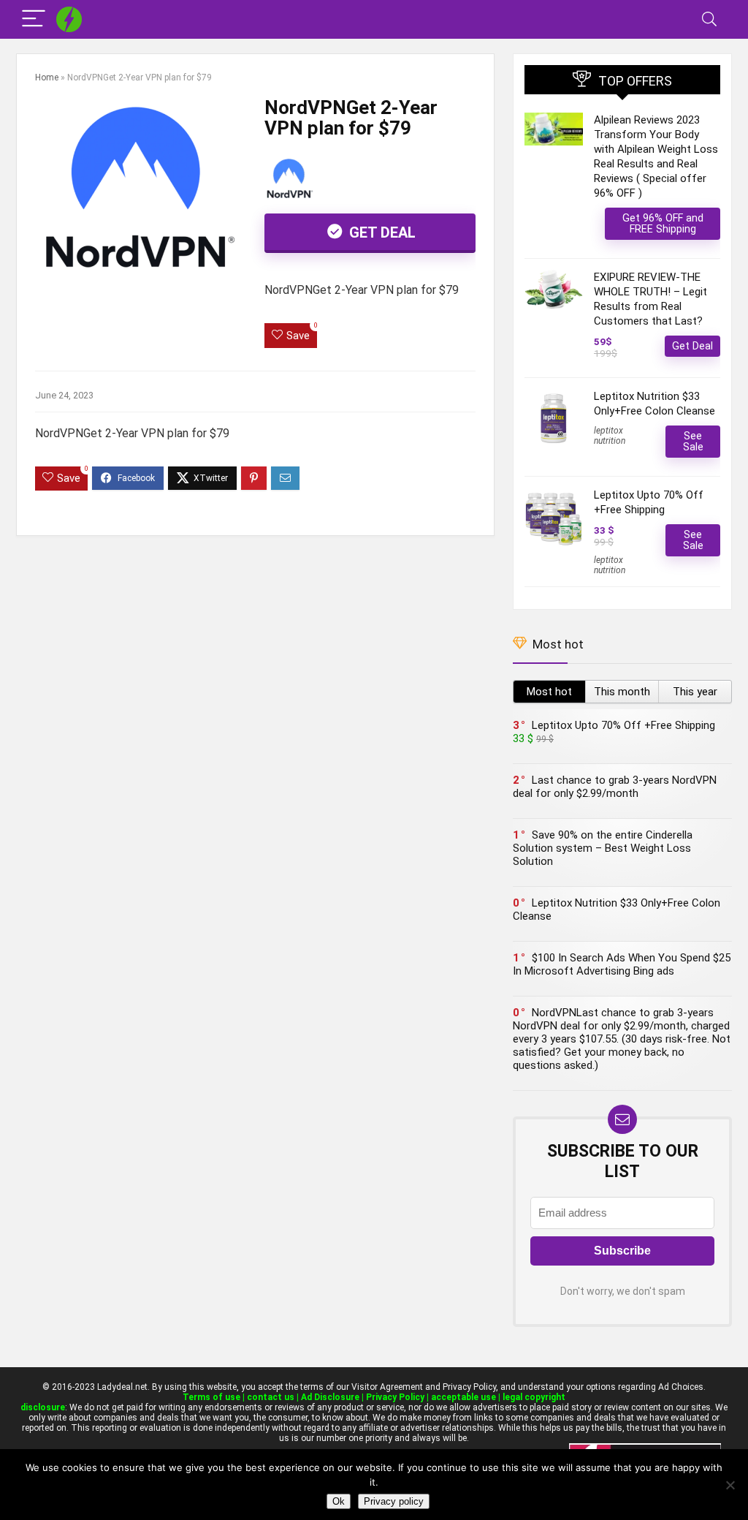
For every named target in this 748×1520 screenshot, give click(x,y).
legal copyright (534, 1397)
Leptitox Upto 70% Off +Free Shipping (623, 725)
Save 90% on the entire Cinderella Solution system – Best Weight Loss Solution (602, 848)
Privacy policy (394, 1501)
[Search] (709, 19)
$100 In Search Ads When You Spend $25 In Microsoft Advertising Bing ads (621, 964)
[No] (729, 1485)
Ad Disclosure (330, 1397)
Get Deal (381, 232)
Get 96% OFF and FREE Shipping (662, 223)
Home (46, 77)
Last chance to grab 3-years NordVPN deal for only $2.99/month (615, 787)
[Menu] (33, 19)
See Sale (693, 441)
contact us (270, 1397)
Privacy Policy (395, 1397)
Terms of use (211, 1397)
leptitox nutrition (609, 436)
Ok (338, 1501)
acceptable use (463, 1397)
